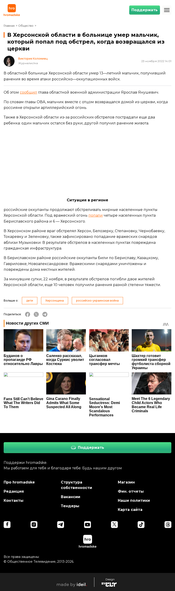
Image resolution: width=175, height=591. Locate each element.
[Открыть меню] (166, 10)
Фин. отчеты (131, 491)
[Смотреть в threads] (168, 524)
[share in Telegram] (44, 314)
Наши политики (134, 500)
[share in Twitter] (36, 314)
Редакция (14, 491)
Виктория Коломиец (33, 58)
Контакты (13, 500)
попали (95, 215)
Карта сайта (130, 509)
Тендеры (70, 506)
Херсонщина (54, 300)
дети (29, 300)
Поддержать (144, 10)
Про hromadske (19, 482)
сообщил (28, 92)
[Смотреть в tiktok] (141, 524)
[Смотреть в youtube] (87, 524)
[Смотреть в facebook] (7, 524)
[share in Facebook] (27, 314)
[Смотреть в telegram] (60, 524)
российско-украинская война (97, 300)
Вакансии (70, 497)
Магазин (126, 482)
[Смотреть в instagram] (34, 524)
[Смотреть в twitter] (114, 524)
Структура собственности (76, 485)
